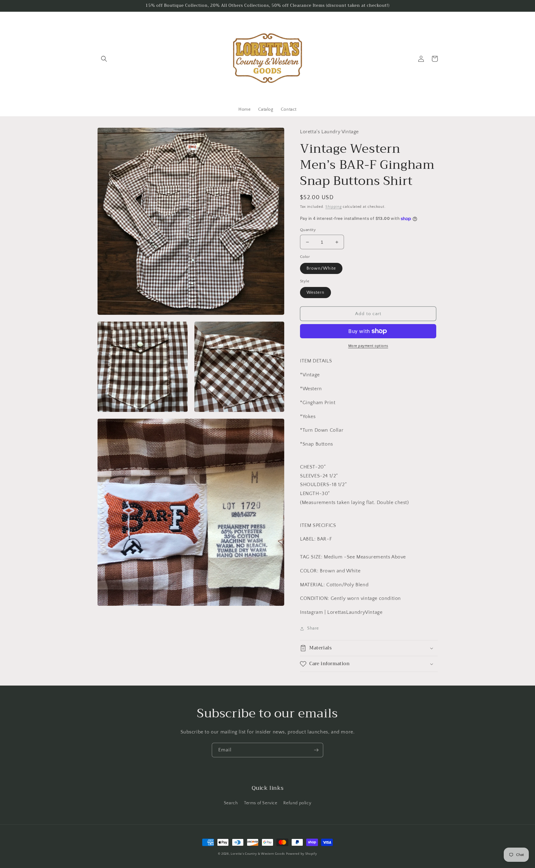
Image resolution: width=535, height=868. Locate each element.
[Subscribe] (316, 750)
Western (315, 292)
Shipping (333, 207)
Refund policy (297, 803)
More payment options (368, 346)
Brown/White (321, 268)
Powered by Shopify (301, 854)
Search (231, 803)
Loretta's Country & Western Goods (258, 854)
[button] (104, 59)
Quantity (308, 230)
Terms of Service (260, 803)
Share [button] (313, 628)
